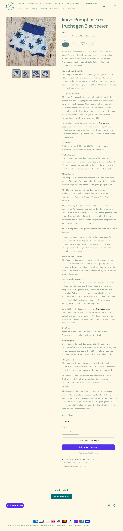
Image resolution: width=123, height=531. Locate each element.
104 (82, 44)
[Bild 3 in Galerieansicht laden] (35, 74)
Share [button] (67, 421)
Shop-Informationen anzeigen (75, 466)
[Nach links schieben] (8, 74)
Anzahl (64, 427)
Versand (74, 36)
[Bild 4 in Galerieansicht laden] (45, 74)
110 (93, 45)
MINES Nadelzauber (18, 526)
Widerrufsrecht (62, 525)
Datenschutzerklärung (48, 525)
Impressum (78, 525)
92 (75, 45)
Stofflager (100, 123)
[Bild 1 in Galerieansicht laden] (16, 74)
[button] (33, 3)
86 (66, 44)
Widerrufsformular (61, 496)
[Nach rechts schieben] (53, 74)
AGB (70, 525)
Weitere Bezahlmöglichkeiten (88, 453)
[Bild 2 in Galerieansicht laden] (26, 74)
